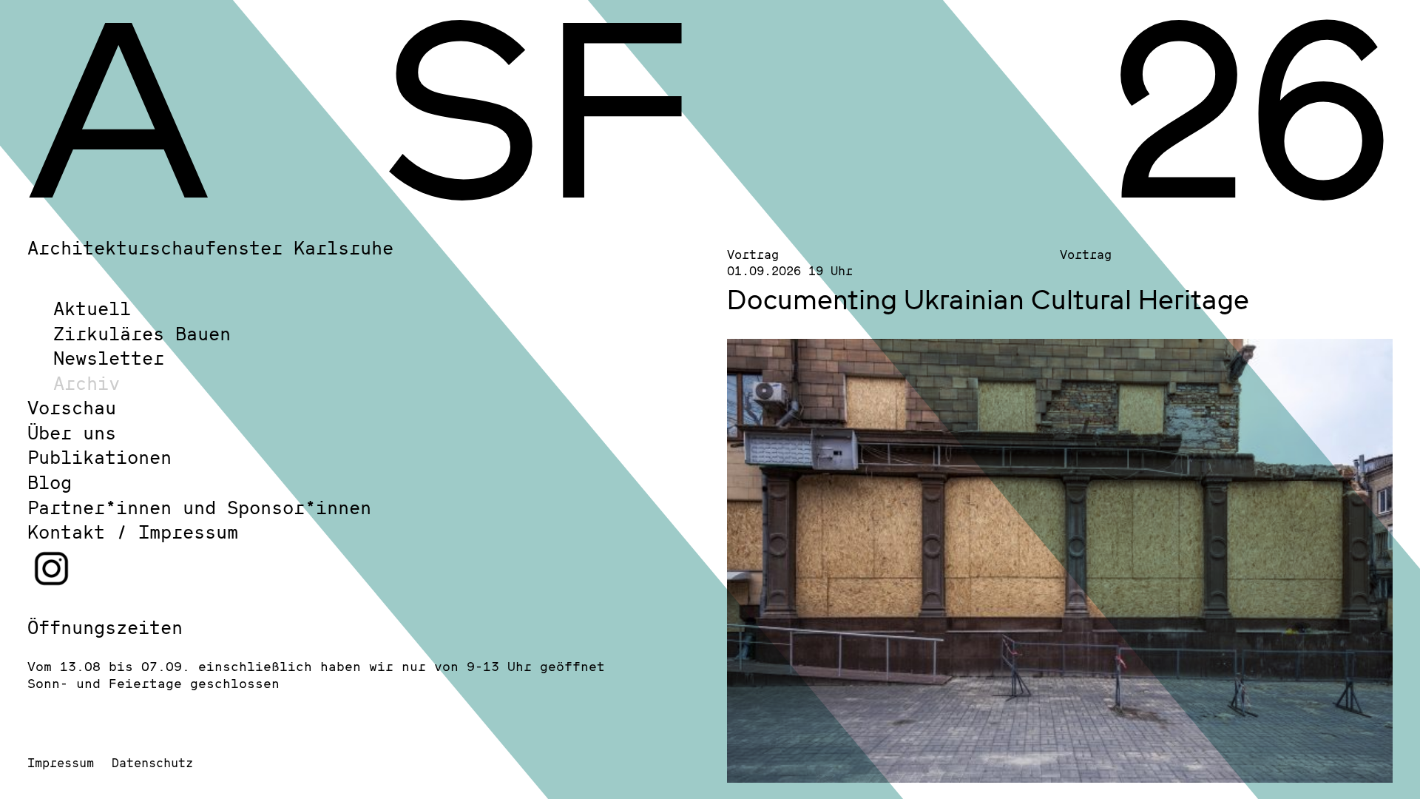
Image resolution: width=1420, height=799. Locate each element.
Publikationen (99, 457)
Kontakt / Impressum (132, 531)
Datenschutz (152, 762)
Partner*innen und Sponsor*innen (199, 507)
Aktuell (92, 308)
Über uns (71, 432)
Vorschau (71, 407)
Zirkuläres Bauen (142, 333)
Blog (49, 482)
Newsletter (108, 357)
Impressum (60, 762)
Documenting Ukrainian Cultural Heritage (988, 299)
